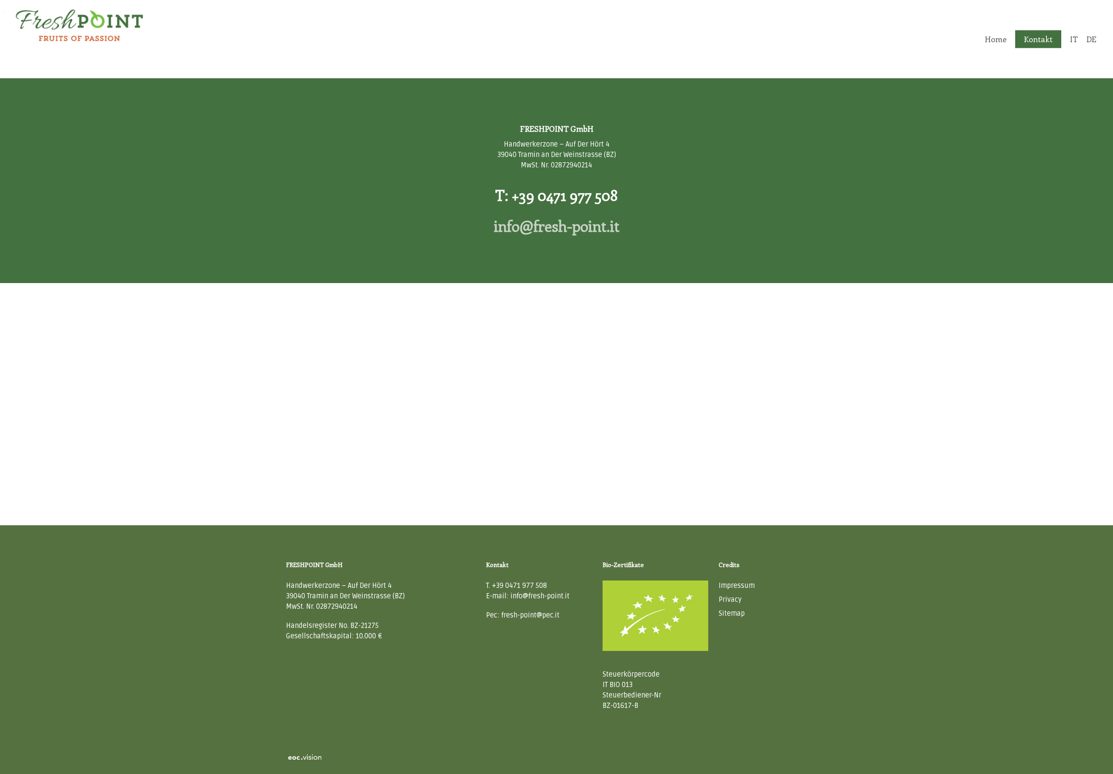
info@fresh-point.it (557, 226)
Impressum (737, 585)
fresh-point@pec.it (530, 615)
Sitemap (732, 613)
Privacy (730, 599)
